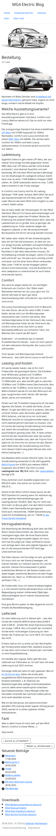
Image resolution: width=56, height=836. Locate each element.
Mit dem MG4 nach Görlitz (18, 781)
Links (6, 18)
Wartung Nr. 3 (12, 762)
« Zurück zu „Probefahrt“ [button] (16, 740)
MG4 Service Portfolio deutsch (20, 814)
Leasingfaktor (47, 471)
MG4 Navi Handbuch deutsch (20, 811)
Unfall (8, 768)
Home (7, 12)
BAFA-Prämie (8, 464)
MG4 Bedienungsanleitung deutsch (23, 804)
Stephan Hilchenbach (36, 823)
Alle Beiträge (11, 788)
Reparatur (10, 755)
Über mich (18, 18)
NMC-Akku (14, 139)
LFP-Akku (6, 132)
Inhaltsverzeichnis (23, 12)
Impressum (34, 827)
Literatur (41, 12)
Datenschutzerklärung (14, 827)
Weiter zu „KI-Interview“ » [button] (40, 746)
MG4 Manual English (15, 807)
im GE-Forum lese (11, 674)
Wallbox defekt (13, 775)
